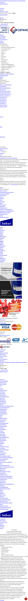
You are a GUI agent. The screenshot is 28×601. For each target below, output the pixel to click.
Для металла (2, 473)
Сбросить (8, 72)
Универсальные (3, 409)
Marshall (2, 241)
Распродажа (2, 38)
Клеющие (2, 443)
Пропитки (2, 485)
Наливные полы (5, 63)
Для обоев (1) (3, 103)
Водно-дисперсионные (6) (6, 84)
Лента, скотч (3, 495)
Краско (1, 249)
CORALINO (3, 260)
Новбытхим (2, 246)
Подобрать (3, 72)
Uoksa (1, 256)
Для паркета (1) (3, 102)
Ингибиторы (3, 482)
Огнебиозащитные (4, 423)
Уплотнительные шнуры (5, 507)
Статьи (1, 357)
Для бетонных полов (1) (5, 91)
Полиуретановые (4, 459)
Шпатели (2, 496)
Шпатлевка (3, 61)
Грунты (3, 52)
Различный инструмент (5, 499)
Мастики (3, 53)
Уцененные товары (4, 217)
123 (1, 154)
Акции (1, 41)
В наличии (4, 151)
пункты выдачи (14, 184)
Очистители (2, 480)
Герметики (3, 56)
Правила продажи (4, 352)
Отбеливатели (3, 424)
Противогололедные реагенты (8, 47)
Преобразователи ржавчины (6, 477)
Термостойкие (3, 412)
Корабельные (3, 401)
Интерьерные (3, 395)
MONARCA (2, 258)
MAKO (1, 253)
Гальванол (2, 230)
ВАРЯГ (1, 242)
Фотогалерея (3, 354)
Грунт (1, 415)
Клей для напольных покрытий (7, 466)
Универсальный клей (4, 465)
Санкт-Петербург (4, 0)
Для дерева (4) (3, 98)
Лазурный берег (3, 255)
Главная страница (4, 75)
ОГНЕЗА (2, 261)
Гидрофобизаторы (4, 487)
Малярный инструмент (6, 67)
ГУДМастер (2, 250)
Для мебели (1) (3, 100)
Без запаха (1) (3, 89)
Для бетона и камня (4, 446)
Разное (2, 70)
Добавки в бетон (5, 69)
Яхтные (1, 451)
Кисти (1, 490)
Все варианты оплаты (5, 335)
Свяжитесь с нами (4, 11)
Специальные (3, 402)
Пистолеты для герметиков (6, 462)
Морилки (2, 427)
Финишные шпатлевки (5, 471)
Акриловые (2, 460)
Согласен (2, 600)
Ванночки (2, 493)
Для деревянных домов (5, 455)
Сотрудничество (3, 39)
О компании (2, 36)
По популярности (4, 148)
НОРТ (1, 252)
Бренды (1, 77)
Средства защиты (4, 498)
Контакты (2, 42)
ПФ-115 (1, 404)
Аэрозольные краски (6, 48)
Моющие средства (4, 505)
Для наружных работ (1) (5, 92)
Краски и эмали (4, 45)
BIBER (1, 235)
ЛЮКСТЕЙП (3, 236)
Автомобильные (3, 413)
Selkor (1, 228)
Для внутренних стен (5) (5, 94)
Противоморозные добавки (6, 502)
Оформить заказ (3, 157)
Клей (2, 58)
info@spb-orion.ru (4, 25)
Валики (1, 491)
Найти (14, 13)
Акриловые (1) (3, 86)
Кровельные (2, 399)
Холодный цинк (3, 418)
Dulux (1, 78)
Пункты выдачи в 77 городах (14, 0)
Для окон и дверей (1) (5, 95)
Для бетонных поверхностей (6, 457)
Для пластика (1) (3, 105)
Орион (1, 233)
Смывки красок (3, 479)
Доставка (2, 8)
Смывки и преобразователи (7, 64)
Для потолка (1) (3, 97)
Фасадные (2, 398)
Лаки (2, 55)
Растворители (4, 59)
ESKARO (2, 238)
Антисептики (4, 50)
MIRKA (2, 244)
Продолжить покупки (12, 157)
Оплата (1, 10)
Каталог (2, 34)
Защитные (2, 421)
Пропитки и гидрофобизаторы (8, 66)
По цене (2, 150)
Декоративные (3, 410)
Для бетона (2, 391)
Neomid (1, 247)
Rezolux (1, 231)
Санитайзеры (3, 429)
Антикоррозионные (4, 396)
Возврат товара (3, 356)
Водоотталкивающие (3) (5, 87)
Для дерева (2, 393)
